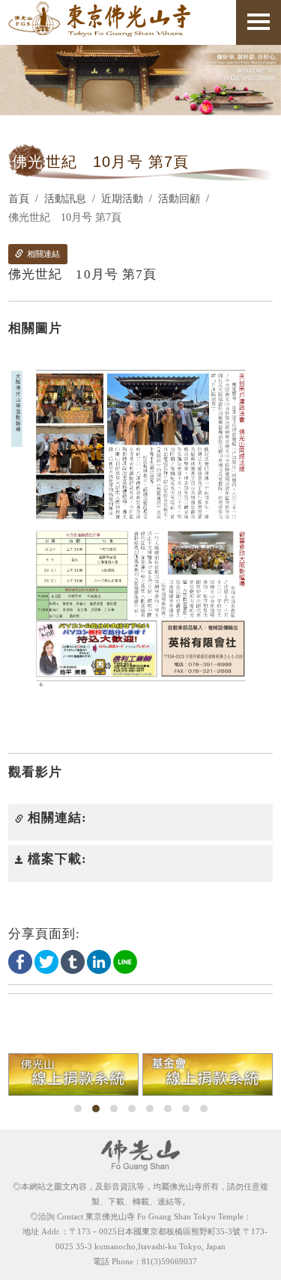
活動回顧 (179, 198)
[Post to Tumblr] (73, 961)
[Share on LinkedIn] (99, 961)
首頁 (18, 198)
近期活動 (122, 198)
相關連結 (42, 253)
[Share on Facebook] (20, 961)
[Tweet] (46, 961)
